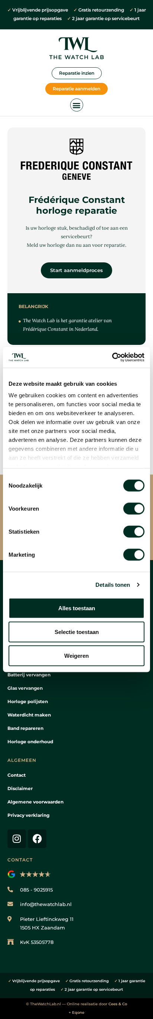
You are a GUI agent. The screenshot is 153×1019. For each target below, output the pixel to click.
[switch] (133, 508)
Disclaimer (20, 788)
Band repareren (25, 728)
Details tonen (112, 585)
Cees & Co (117, 1004)
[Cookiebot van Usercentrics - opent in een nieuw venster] (111, 357)
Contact (16, 775)
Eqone (78, 1012)
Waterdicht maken (29, 715)
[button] (76, 104)
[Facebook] (37, 838)
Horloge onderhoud (30, 741)
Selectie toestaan (77, 631)
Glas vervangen (25, 688)
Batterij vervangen (29, 674)
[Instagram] (16, 838)
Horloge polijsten (27, 701)
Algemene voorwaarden (35, 802)
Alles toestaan (76, 608)
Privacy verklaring (28, 815)
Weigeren (76, 655)
